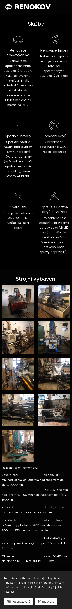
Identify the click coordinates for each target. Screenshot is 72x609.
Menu (66, 7)
